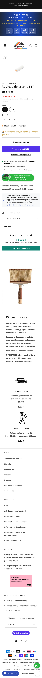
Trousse (7, 475)
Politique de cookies (12, 516)
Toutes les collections (13, 459)
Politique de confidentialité (22, 666)
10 (13, 109)
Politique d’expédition (32, 670)
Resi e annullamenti (12, 541)
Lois (20, 407)
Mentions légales (28, 673)
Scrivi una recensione (21, 248)
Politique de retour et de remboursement (14, 533)
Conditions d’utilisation (13, 670)
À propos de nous (11, 491)
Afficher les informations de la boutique (19, 170)
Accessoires (9, 469)
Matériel (7, 464)
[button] (5, 45)
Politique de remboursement (29, 662)
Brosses (7, 480)
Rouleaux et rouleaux (13, 485)
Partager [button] (8, 226)
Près (6, 506)
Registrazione (11, 205)
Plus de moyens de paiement (21, 155)
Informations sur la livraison (16, 522)
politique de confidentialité (15, 511)
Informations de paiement (15, 527)
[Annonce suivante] (37, 4)
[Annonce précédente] (4, 4)
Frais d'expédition (17, 99)
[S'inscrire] (34, 624)
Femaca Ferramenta (16, 659)
